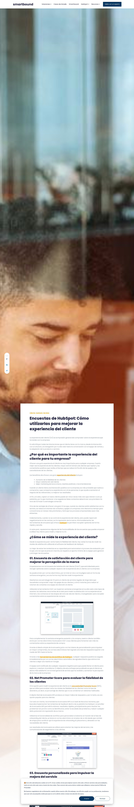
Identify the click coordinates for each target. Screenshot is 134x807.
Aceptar (86, 798)
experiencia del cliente (66, 475)
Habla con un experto (112, 4)
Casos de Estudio (60, 4)
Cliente (32, 413)
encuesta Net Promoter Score (84, 686)
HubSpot (39, 413)
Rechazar (102, 798)
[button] (46, 4)
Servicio (46, 413)
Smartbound (74, 4)
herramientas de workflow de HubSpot (56, 657)
